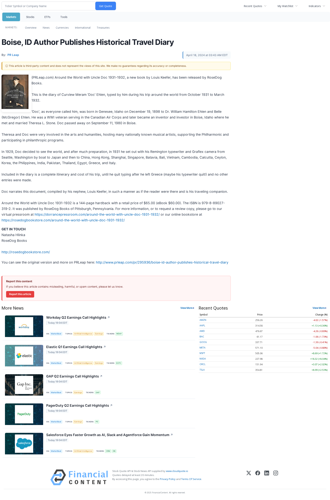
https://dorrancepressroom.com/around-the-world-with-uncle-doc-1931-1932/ (97, 214)
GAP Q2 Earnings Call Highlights (74, 376)
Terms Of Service (191, 479)
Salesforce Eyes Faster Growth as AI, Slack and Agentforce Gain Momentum (109, 435)
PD (97, 422)
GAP (97, 392)
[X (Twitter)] (249, 477)
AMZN (203, 320)
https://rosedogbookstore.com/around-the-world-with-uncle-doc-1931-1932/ (63, 220)
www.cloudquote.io (177, 471)
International (83, 27)
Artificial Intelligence (83, 334)
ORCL (202, 364)
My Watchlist (285, 6)
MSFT (202, 353)
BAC (202, 336)
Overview (30, 27)
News (46, 27)
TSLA (202, 369)
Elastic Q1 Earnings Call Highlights (76, 347)
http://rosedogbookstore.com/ (26, 252)
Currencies (62, 27)
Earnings (99, 334)
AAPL (202, 325)
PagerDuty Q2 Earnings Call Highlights (79, 405)
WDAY (119, 334)
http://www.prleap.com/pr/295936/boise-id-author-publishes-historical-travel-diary (162, 262)
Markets (11, 17)
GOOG (203, 342)
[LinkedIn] (267, 477)
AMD (202, 331)
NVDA (203, 358)
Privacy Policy (168, 479)
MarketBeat (56, 334)
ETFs (47, 17)
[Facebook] (258, 477)
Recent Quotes (253, 6)
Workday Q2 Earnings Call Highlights (78, 317)
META (202, 347)
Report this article (20, 294)
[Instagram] (276, 477)
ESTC (118, 363)
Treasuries (103, 27)
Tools (63, 17)
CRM (108, 451)
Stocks (30, 17)
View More (186, 308)
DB (114, 451)
